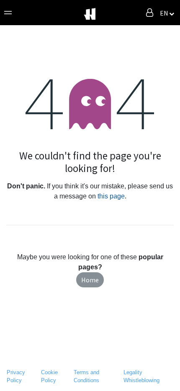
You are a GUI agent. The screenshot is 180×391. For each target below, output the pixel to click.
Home (90, 280)
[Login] (149, 12)
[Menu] (8, 12)
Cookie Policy (49, 376)
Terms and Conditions (86, 376)
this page (111, 196)
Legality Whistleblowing (141, 376)
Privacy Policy (16, 376)
